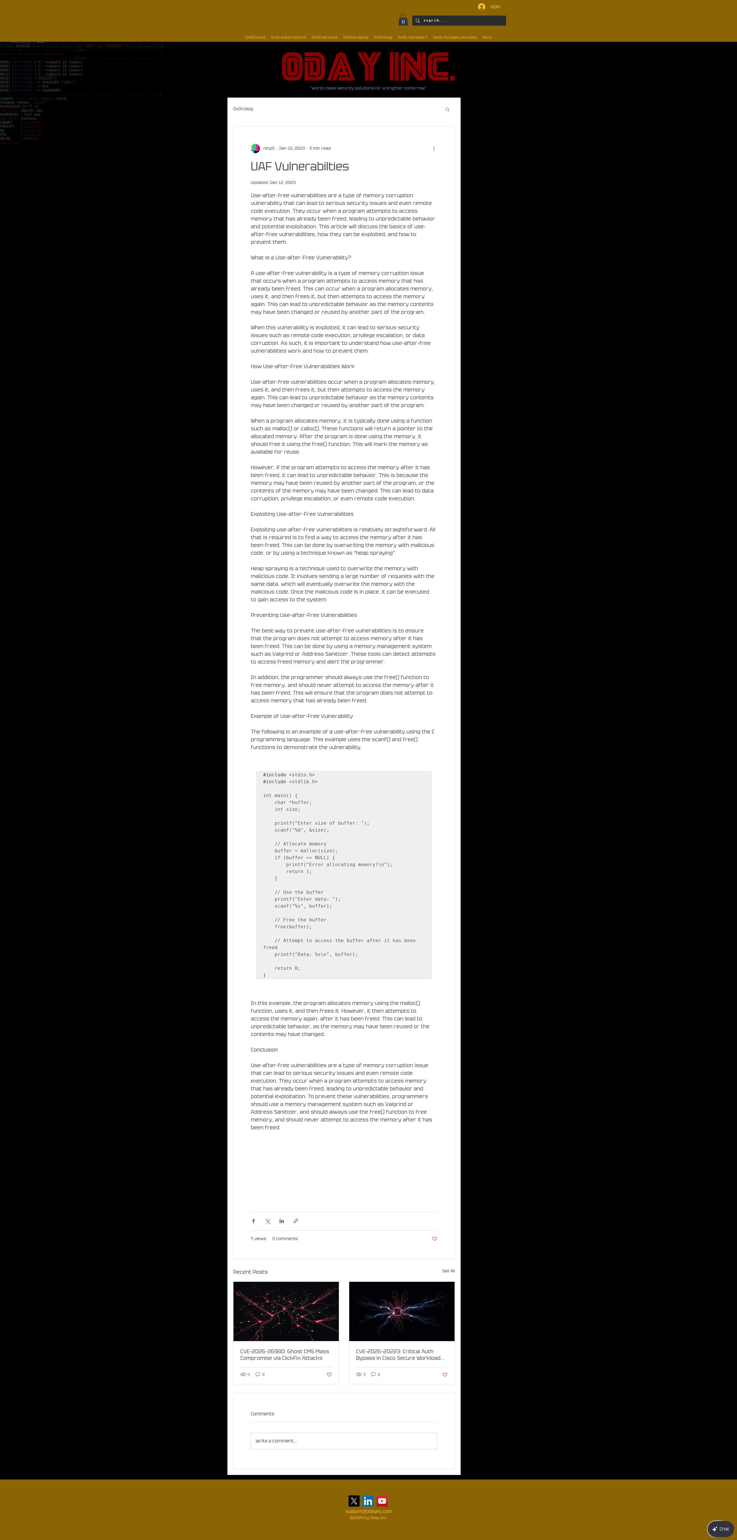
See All (448, 1270)
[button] (403, 20)
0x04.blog (243, 108)
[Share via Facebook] (253, 1221)
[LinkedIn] (368, 1501)
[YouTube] (382, 1501)
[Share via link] (296, 1221)
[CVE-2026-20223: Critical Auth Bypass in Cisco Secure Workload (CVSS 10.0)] (402, 1311)
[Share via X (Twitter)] (267, 1221)
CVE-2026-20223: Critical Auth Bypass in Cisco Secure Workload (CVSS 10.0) (398, 1354)
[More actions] (433, 148)
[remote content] (344, 1168)
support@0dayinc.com (368, 1511)
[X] (354, 1501)
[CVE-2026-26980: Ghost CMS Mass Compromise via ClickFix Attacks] (286, 1311)
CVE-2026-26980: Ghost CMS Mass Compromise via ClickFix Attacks (284, 1354)
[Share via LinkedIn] (281, 1221)
